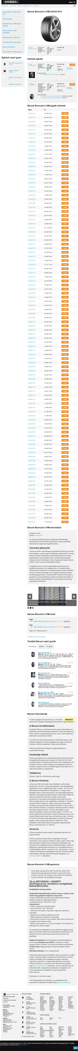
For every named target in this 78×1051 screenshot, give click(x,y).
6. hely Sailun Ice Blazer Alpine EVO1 (30, 1022)
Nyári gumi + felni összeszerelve (8, 1028)
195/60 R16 (31, 211)
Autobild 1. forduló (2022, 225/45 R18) (52, 97)
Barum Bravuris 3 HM (45, 692)
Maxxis (60, 998)
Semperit (70, 997)
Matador (61, 997)
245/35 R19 (41, 64)
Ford (50, 1028)
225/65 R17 (31, 350)
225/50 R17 (31, 322)
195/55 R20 (31, 203)
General (51, 998)
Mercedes (61, 1027)
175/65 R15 (31, 146)
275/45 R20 (31, 518)
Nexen (60, 1000)
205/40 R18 (31, 228)
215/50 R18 (31, 277)
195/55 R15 (31, 199)
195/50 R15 (31, 191)
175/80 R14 (31, 154)
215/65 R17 (31, 297)
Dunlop (42, 1006)
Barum (42, 999)
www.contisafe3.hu (35, 856)
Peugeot (61, 1033)
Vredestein (71, 1005)
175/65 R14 (31, 142)
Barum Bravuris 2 (44, 673)
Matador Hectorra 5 (15, 84)
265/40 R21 (31, 485)
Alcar (41, 1019)
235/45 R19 (31, 375)
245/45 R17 (31, 407)
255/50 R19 (31, 456)
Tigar (69, 999)
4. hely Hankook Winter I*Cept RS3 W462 (31, 1013)
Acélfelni (5, 1032)
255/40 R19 (31, 440)
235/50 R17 (31, 383)
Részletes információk (70, 68)
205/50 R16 (31, 240)
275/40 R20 (31, 510)
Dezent (51, 1018)
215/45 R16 (31, 264)
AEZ (41, 1018)
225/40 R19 (31, 318)
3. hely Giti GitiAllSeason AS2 (31, 1008)
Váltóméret (6, 1007)
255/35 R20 (31, 432)
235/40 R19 (31, 367)
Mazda (51, 1036)
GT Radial (52, 1003)
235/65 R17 (31, 399)
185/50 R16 (31, 158)
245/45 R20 (31, 416)
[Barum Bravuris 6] (33, 654)
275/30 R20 (31, 501)
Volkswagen (71, 1034)
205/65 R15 (31, 252)
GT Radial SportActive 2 (32, 84)
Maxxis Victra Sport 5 (15, 78)
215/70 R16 (31, 301)
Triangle (70, 1002)
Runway (61, 1006)
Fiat (50, 1027)
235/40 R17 (31, 358)
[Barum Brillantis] (33, 685)
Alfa (41, 1027)
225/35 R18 (31, 305)
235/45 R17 (31, 371)
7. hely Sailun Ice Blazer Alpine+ (30, 1027)
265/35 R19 (31, 481)
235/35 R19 (31, 354)
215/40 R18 (31, 260)
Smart (69, 1028)
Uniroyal (70, 1003)
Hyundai (51, 1030)
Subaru (70, 1029)
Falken (42, 1008)
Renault (61, 1034)
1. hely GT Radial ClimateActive (30, 998)
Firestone (42, 1009)
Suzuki (70, 1030)
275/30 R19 (31, 497)
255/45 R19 (31, 452)
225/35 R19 (31, 309)
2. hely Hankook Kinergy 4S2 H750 (30, 1003)
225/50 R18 (31, 326)
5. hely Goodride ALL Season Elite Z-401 (31, 1017)
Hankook (51, 1004)
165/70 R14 (31, 130)
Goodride (51, 1000)
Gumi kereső (6, 1005)
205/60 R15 (31, 248)
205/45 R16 (31, 232)
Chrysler (42, 1032)
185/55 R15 (31, 162)
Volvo (69, 1035)
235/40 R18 (31, 362)
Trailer (69, 1033)
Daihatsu (42, 1035)
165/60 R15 (31, 121)
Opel (60, 1032)
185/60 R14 (31, 166)
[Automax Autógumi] (20, 2)
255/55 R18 (31, 465)
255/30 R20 (31, 424)
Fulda (51, 997)
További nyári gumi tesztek (36, 636)
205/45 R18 (31, 236)
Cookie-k (5, 1002)
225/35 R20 (31, 313)
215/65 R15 (31, 289)
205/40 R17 (31, 224)
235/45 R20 (31, 379)
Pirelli (60, 1003)
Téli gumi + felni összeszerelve (7, 1026)
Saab (60, 1035)
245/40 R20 (31, 403)
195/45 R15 (31, 183)
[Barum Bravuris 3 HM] (33, 694)
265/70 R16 (31, 493)
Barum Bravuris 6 (44, 652)
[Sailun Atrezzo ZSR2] (32, 75)
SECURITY (62, 1010)
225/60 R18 (31, 346)
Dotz (50, 1019)
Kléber (51, 1006)
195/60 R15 (31, 207)
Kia (50, 1034)
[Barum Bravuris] (33, 704)
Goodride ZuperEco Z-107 (15, 64)
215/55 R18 (31, 285)
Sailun (60, 1008)
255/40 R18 (31, 436)
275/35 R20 (31, 505)
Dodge (42, 1036)
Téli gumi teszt (7, 1019)
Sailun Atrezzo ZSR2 (14, 71)
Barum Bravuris (43, 702)
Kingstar (51, 1005)
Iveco (50, 1033)
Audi (41, 1028)
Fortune (42, 1010)
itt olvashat (23, 1045)
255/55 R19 (31, 469)
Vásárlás (65, 113)
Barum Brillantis (44, 683)
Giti (50, 999)
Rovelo (60, 1005)
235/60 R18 (31, 395)
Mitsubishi (61, 1029)
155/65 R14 (31, 113)
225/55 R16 (31, 330)
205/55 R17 (31, 244)
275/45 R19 (31, 514)
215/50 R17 (31, 273)
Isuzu (50, 1032)
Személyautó (33, 646)
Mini (60, 1028)
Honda (51, 1029)
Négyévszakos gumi (8, 1013)
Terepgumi (6, 1016)
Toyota (70, 1032)
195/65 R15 (31, 215)
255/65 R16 (31, 477)
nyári (48, 47)
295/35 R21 (31, 522)
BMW (41, 1029)
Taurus (70, 998)
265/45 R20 (31, 489)
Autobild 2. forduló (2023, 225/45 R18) (52, 96)
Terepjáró (49, 646)
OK (75, 1048)
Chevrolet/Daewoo (45, 1030)
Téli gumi (5, 1011)
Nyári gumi (6, 1012)
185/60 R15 (31, 170)
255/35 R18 (31, 428)
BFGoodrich (43, 1000)
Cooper (42, 1004)
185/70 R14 (31, 179)
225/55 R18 (31, 338)
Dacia (41, 1034)
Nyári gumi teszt (7, 1021)
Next (74, 596)
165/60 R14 (31, 117)
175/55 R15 (31, 138)
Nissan (60, 1030)
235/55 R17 (31, 387)
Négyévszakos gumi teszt (10, 1022)
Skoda (69, 1027)
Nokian (60, 1002)
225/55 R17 (31, 334)
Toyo (69, 1000)
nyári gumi (38, 535)
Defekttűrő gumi (7, 1014)
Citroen (42, 1033)
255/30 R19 (31, 420)
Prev (29, 596)
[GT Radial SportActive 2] (32, 96)
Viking (69, 1004)
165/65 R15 (31, 126)
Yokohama (71, 1008)
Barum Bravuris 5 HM (32, 48)
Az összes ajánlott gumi (28, 1036)
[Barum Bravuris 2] (33, 675)
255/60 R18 (31, 473)
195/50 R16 (31, 195)
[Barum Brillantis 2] (33, 664)
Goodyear (52, 1002)
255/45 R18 (31, 448)
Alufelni (5, 1030)
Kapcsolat (5, 998)
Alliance (42, 997)
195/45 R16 (31, 187)
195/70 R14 (31, 220)
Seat (60, 1036)
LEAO (51, 1010)
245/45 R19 (31, 411)
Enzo (60, 1018)
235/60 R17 (31, 391)
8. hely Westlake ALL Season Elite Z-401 (31, 1032)
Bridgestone (43, 1002)
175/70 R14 (31, 150)
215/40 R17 (31, 256)
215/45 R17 (31, 268)
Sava (60, 1009)
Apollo (42, 998)
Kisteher (41, 646)
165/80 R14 (31, 134)
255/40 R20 (31, 444)
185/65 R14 (31, 175)
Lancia (51, 1035)
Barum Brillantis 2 (44, 663)
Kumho (51, 1008)
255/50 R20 (31, 461)
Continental (43, 1003)
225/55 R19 (31, 342)
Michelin (61, 999)
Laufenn (51, 1009)
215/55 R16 (31, 281)
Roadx (60, 1004)
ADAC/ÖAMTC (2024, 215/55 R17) (51, 74)
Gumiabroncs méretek (9, 1006)
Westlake (70, 1006)
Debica (42, 1005)
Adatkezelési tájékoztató (9, 1000)
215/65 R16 (31, 293)
